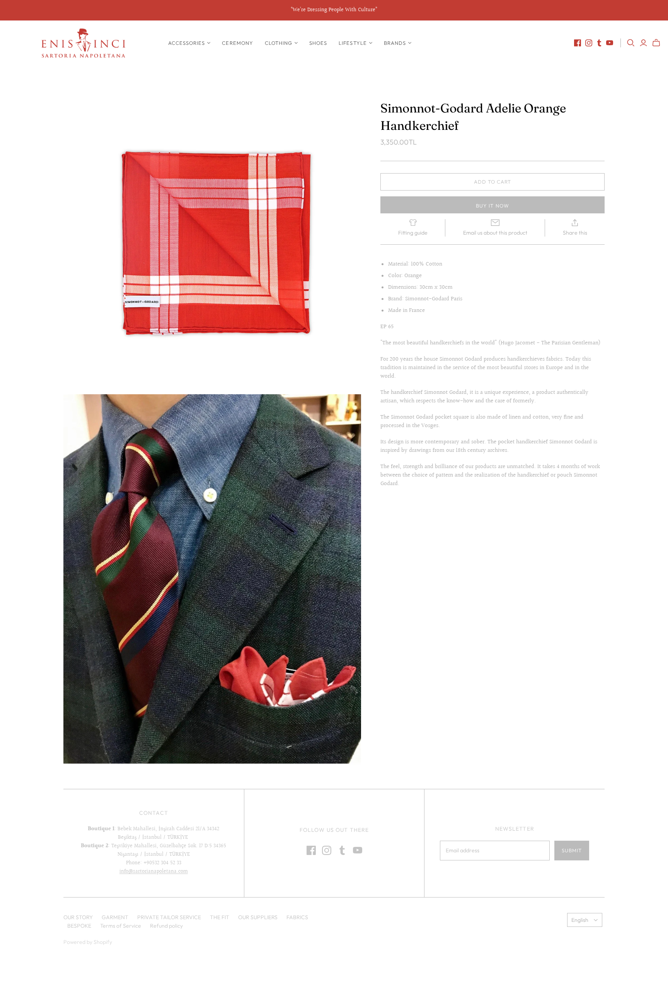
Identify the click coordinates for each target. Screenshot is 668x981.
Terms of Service (120, 925)
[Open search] (631, 43)
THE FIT (219, 917)
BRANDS (395, 43)
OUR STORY (78, 917)
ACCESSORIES (186, 43)
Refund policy (166, 925)
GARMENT (115, 917)
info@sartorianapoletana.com (153, 871)
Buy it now (492, 206)
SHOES (318, 43)
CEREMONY (237, 43)
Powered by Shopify (87, 941)
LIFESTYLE (352, 43)
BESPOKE (79, 925)
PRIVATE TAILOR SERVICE (169, 917)
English (579, 919)
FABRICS (297, 917)
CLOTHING (278, 43)
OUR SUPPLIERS (258, 917)
